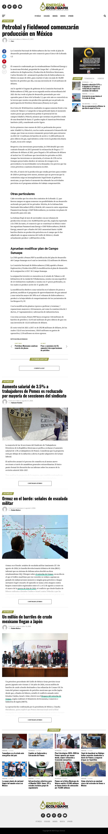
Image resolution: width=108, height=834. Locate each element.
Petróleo (38, 16)
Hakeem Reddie (16, 403)
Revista (62, 16)
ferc (12, 41)
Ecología (47, 16)
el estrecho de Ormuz (44, 574)
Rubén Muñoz (16, 510)
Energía (55, 16)
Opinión (70, 16)
